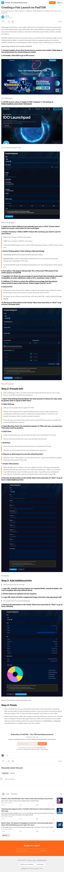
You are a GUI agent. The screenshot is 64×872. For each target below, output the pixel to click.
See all (5, 835)
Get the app (40, 864)
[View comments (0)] (8, 21)
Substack (23, 868)
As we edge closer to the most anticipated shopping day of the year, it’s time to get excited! (27, 827)
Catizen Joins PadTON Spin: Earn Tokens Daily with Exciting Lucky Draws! (27, 798)
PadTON (7, 16)
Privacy (30, 860)
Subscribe (52, 2)
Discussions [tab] (14, 794)
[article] (32, 802)
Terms (34, 860)
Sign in (59, 2)
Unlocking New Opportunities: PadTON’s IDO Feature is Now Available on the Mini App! (28, 810)
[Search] (61, 794)
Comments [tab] (5, 773)
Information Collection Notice (31, 749)
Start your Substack (27, 864)
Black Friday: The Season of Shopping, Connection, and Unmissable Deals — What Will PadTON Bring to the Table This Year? (27, 824)
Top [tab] (3, 794)
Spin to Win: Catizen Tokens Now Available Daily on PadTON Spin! (20, 801)
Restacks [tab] (12, 773)
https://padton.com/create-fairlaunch (16, 104)
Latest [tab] (7, 794)
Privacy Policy (44, 749)
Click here (56, 50)
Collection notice (41, 860)
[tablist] (8, 773)
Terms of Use (40, 747)
